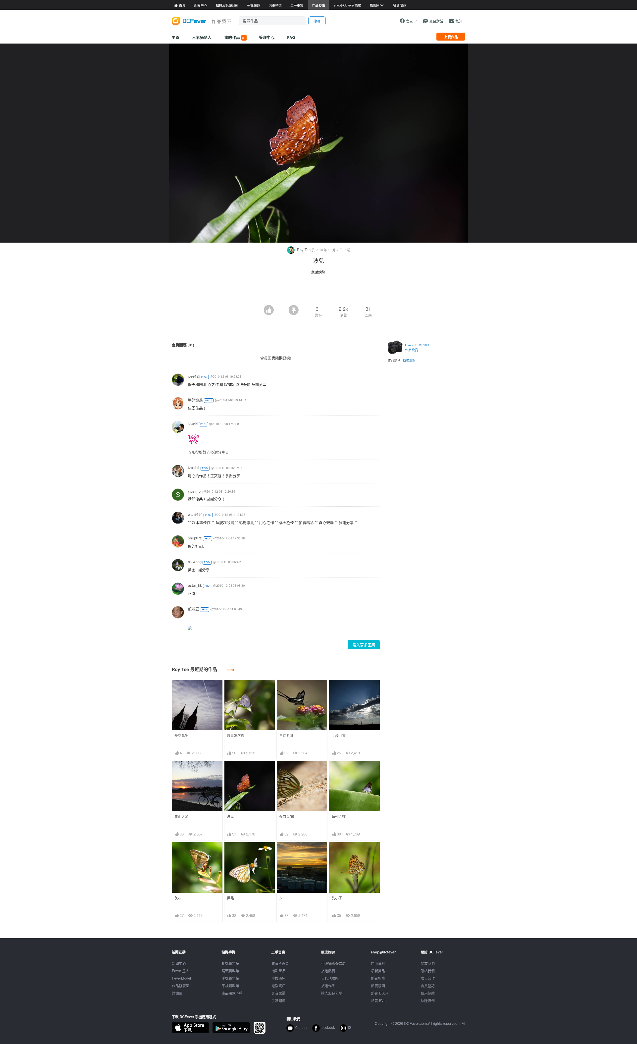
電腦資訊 (278, 985)
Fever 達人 (180, 970)
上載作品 (451, 36)
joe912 (193, 376)
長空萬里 (181, 735)
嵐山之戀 (181, 816)
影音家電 (278, 993)
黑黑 (230, 897)
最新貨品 (378, 970)
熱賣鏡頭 (378, 985)
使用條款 (428, 993)
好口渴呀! (286, 816)
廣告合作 (428, 978)
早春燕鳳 (286, 735)
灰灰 (177, 897)
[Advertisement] (318, 291)
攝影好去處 (333, 963)
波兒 (230, 816)
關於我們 (428, 963)
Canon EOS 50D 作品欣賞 (417, 347)
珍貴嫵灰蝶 (235, 735)
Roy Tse (304, 249)
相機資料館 (230, 963)
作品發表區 (180, 985)
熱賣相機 (378, 978)
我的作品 (235, 37)
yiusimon (195, 491)
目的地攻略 (330, 978)
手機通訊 (278, 978)
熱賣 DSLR (379, 993)
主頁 (176, 37)
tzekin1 (194, 467)
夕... (282, 897)
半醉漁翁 (195, 399)
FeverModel (181, 978)
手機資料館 (230, 978)
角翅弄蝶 (339, 816)
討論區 (177, 993)
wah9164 (195, 514)
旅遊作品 (328, 985)
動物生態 (409, 360)
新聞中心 (179, 963)
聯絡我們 (428, 970)
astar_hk (195, 585)
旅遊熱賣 (328, 970)
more (230, 669)
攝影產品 (278, 970)
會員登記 (428, 985)
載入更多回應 (364, 644)
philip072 (195, 537)
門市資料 (378, 963)
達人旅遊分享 (331, 993)
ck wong (195, 561)
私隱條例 (428, 1000)
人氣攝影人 (202, 37)
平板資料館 (230, 985)
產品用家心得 (232, 993)
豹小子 (337, 897)
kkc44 (193, 423)
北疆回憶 (339, 735)
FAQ (291, 37)
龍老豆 (193, 608)
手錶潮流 (278, 1000)
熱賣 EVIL (378, 1000)
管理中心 (267, 37)
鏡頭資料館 (230, 970)
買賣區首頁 (280, 963)
